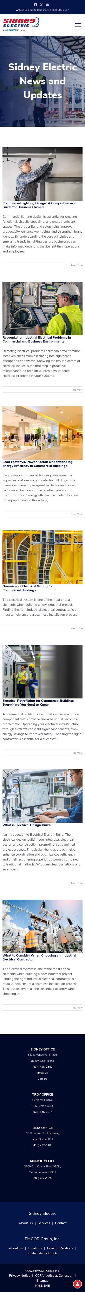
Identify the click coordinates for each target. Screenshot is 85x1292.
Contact (60, 1223)
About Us (26, 1223)
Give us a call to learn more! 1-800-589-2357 (44, 9)
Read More (77, 265)
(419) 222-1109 (43, 1145)
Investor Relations (60, 1248)
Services (44, 1223)
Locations (35, 1248)
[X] (41, 4)
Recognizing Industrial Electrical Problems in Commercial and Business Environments (36, 339)
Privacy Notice (19, 1275)
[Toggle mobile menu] (77, 25)
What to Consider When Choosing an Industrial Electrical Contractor (39, 957)
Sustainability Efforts (42, 1253)
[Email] (47, 5)
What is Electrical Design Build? (26, 825)
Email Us (42, 1072)
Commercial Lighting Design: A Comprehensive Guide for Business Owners (39, 205)
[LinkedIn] (35, 5)
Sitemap (42, 1280)
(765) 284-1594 (43, 1178)
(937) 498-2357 (43, 1066)
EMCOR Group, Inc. (42, 1238)
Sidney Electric (42, 1213)
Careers (42, 1078)
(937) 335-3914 (43, 1111)
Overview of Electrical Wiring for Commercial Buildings (27, 588)
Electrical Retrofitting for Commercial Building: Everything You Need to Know (38, 702)
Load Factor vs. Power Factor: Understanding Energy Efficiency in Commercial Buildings (37, 463)
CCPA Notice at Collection (54, 1275)
